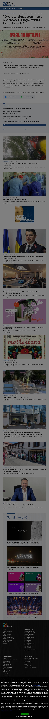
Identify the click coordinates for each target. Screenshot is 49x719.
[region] (24, 698)
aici (10, 693)
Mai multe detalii (36, 685)
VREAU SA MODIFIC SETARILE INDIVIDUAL (24, 716)
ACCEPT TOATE (24, 714)
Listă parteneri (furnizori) (6, 710)
